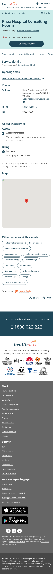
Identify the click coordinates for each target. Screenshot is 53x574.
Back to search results (14, 13)
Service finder (7, 465)
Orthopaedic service (30, 271)
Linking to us (7, 400)
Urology (25, 276)
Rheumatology (31, 260)
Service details (8, 54)
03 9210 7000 (28, 107)
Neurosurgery (10, 271)
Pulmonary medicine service (16, 248)
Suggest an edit (25, 65)
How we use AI (8, 422)
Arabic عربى (7, 484)
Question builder (9, 474)
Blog (4, 446)
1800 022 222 (27, 327)
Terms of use (7, 413)
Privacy (5, 418)
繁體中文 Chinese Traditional (14, 498)
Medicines (6, 460)
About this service (27, 54)
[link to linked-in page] (19, 531)
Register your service (10, 409)
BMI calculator (8, 451)
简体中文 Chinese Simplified (13, 493)
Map (42, 54)
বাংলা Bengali (6, 489)
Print (48, 297)
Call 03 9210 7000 (27, 43)
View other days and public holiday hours (21, 78)
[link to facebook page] (8, 531)
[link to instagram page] (14, 531)
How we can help (9, 391)
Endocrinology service (14, 243)
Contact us (6, 427)
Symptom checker (9, 469)
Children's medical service (36, 254)
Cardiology (9, 265)
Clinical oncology (12, 260)
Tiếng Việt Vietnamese (11, 502)
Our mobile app (8, 395)
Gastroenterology (12, 254)
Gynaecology (25, 265)
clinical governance (17, 541)
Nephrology (34, 243)
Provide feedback (9, 431)
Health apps (7, 455)
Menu (47, 3)
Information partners (10, 404)
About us (5, 436)
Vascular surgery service (15, 282)
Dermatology (10, 276)
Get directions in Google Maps (36, 99)
